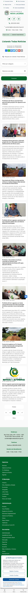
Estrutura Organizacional (9, 513)
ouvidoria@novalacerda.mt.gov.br (14, 27)
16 (18, 412)
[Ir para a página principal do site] (14, 12)
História (4, 482)
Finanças (4, 544)
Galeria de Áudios (7, 472)
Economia (5, 487)
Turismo (4, 496)
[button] (6, 7)
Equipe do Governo (7, 511)
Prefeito (4, 506)
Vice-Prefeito (5, 509)
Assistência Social (7, 535)
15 (14, 412)
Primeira (14, 406)
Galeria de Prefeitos (7, 516)
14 (10, 412)
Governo (4, 546)
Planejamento (5, 553)
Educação (5, 540)
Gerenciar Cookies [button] (14, 579)
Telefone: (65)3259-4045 (14, 445)
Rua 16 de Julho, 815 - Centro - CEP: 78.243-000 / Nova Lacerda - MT (14, 435)
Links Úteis (5, 492)
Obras (3, 518)
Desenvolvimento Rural (8, 537)
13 (6, 412)
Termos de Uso (19, 583)
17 (22, 412)
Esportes (4, 542)
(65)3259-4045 (15, 23)
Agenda (4, 474)
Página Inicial (6, 34)
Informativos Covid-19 (8, 525)
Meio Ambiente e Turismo (9, 549)
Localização (5, 494)
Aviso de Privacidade (11, 583)
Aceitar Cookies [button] (14, 575)
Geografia (5, 489)
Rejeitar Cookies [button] (14, 571)
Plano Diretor (5, 520)
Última (14, 418)
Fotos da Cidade (6, 498)
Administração (6, 533)
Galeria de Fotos (6, 468)
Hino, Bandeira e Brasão (8, 485)
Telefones (4, 522)
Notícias (4, 465)
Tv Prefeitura (5, 470)
